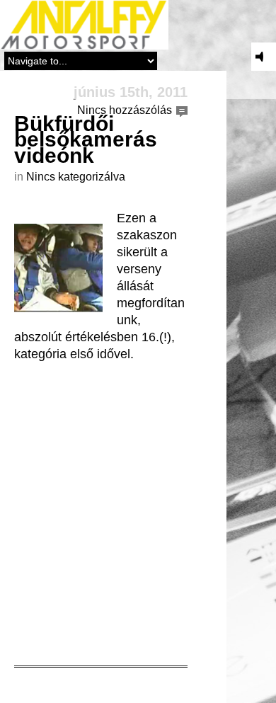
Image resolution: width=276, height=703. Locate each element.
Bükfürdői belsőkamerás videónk (85, 139)
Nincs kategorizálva (75, 177)
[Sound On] (263, 56)
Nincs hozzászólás (124, 110)
